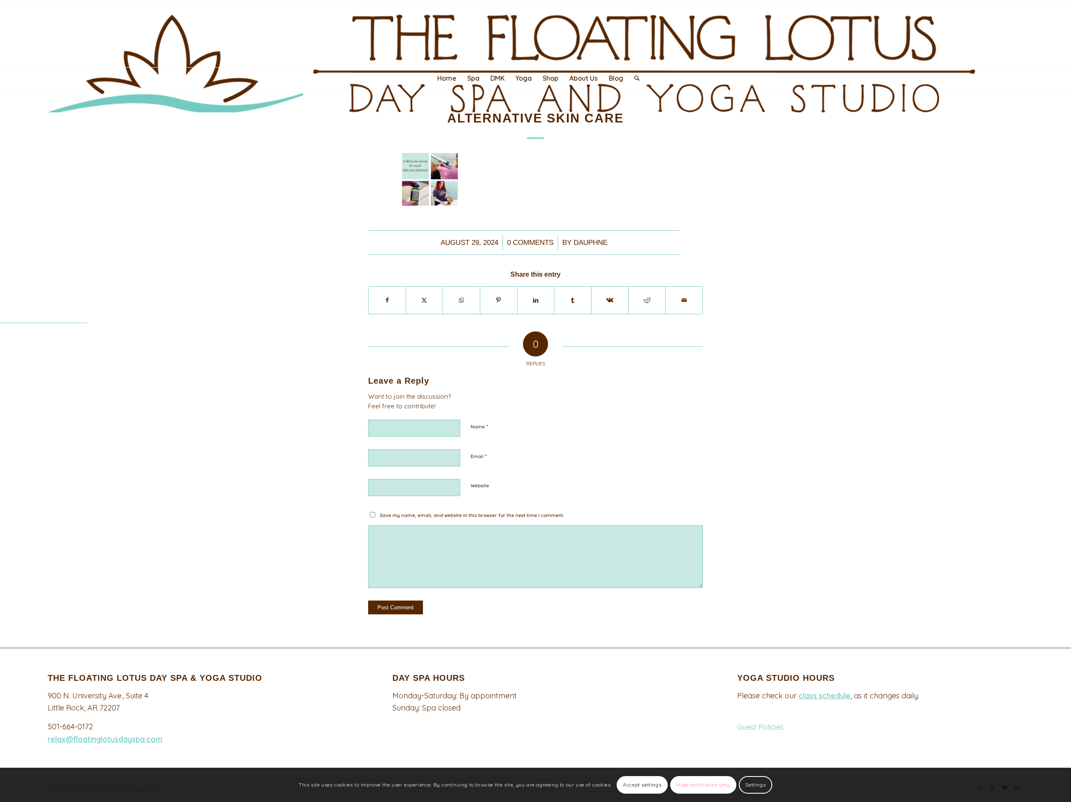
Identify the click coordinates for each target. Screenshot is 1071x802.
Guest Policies (760, 727)
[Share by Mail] (684, 300)
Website (480, 486)
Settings (755, 785)
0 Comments (530, 243)
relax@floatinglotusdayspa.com (105, 739)
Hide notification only (703, 785)
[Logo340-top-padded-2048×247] (535, 56)
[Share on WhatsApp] (461, 300)
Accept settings (642, 785)
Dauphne (590, 243)
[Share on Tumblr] (572, 300)
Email (479, 456)
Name (479, 426)
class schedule (825, 695)
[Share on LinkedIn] (536, 300)
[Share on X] (424, 300)
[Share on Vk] (610, 300)
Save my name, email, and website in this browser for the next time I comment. (472, 515)
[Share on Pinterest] (498, 300)
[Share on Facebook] (387, 300)
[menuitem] (447, 78)
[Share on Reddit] (647, 300)
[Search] (634, 78)
